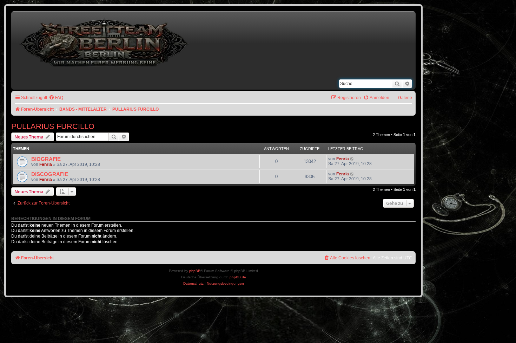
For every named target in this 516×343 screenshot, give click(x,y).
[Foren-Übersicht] (104, 41)
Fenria (45, 164)
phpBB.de (238, 277)
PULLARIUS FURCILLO (52, 126)
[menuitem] (56, 98)
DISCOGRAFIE (49, 174)
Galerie (405, 97)
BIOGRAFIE (46, 159)
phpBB (194, 271)
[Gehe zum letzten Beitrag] (352, 158)
